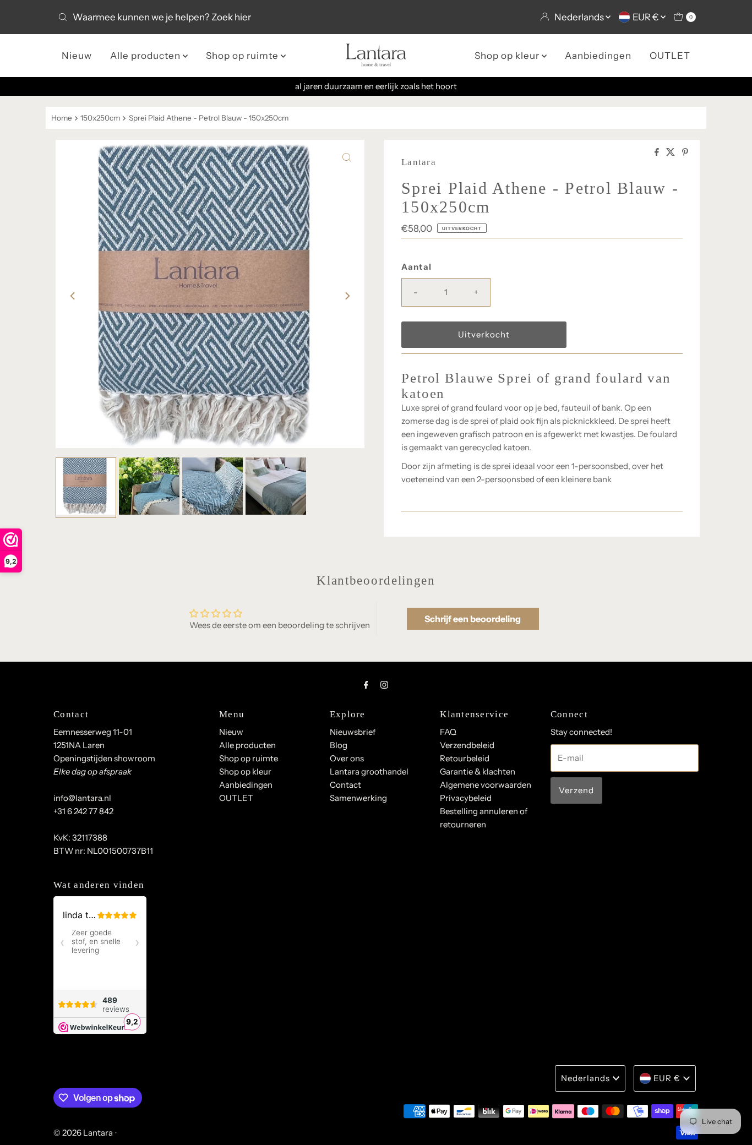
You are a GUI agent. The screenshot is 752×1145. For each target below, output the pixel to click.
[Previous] (73, 296)
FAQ (448, 732)
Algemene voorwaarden (485, 784)
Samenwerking (358, 798)
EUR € (647, 17)
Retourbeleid (464, 758)
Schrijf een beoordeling (472, 618)
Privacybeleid (466, 798)
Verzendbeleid (467, 745)
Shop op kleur (508, 55)
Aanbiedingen (598, 55)
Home (61, 117)
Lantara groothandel (369, 771)
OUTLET (670, 55)
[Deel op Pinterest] (685, 152)
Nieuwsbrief (352, 732)
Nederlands (580, 17)
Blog (338, 745)
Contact (345, 784)
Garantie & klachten (477, 771)
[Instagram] (384, 684)
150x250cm (100, 117)
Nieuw (77, 55)
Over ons (347, 758)
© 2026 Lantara (83, 1132)
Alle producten (146, 55)
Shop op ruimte (243, 55)
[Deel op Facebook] (658, 152)
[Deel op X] (671, 152)
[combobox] (212, 17)
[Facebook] (366, 684)
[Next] (347, 296)
